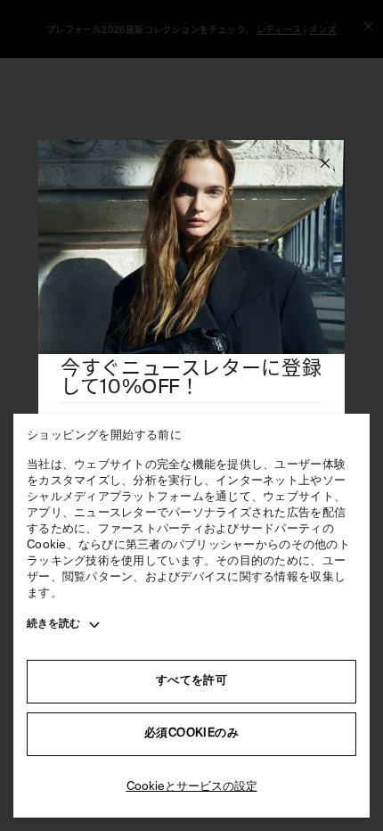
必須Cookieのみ (191, 733)
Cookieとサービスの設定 (191, 787)
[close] (325, 165)
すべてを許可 (191, 681)
